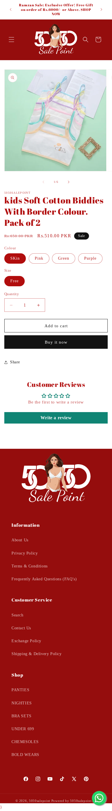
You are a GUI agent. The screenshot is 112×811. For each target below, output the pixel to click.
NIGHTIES (21, 703)
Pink (39, 258)
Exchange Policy (26, 641)
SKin (15, 258)
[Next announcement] (101, 9)
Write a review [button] (56, 417)
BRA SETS (21, 716)
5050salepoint (39, 800)
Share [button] (15, 362)
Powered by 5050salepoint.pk (73, 800)
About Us (19, 540)
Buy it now (56, 342)
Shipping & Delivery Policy (36, 654)
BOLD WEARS (25, 755)
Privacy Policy (24, 553)
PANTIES (20, 690)
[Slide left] (43, 182)
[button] (11, 39)
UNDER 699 (22, 729)
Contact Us (21, 628)
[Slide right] (68, 182)
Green (63, 258)
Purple (90, 258)
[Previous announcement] (10, 9)
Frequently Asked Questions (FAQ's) (44, 579)
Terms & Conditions (29, 566)
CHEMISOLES (25, 742)
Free (14, 281)
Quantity (11, 294)
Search (17, 615)
